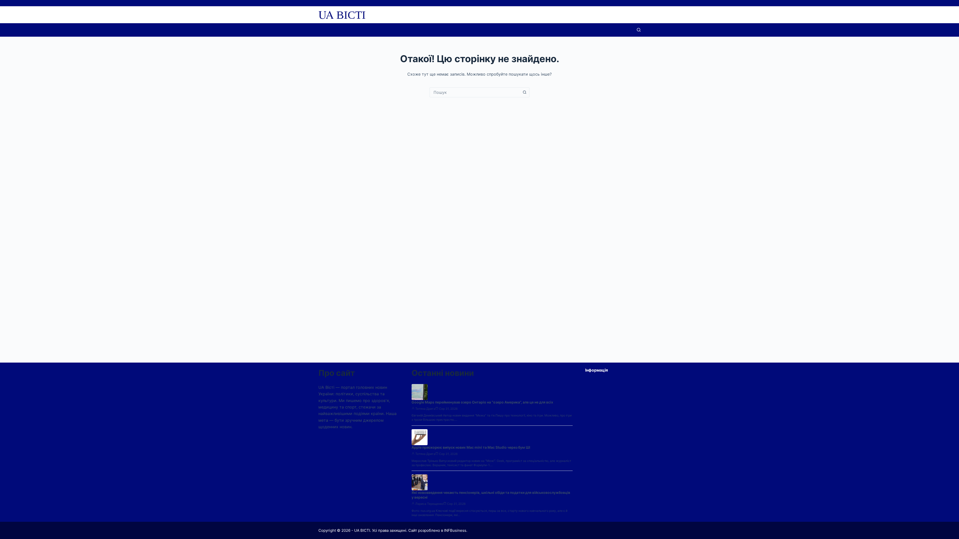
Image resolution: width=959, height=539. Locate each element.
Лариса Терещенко (429, 504)
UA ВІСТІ (342, 14)
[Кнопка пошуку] (524, 92)
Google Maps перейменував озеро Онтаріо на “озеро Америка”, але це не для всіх (482, 402)
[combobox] (475, 92)
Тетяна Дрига (425, 408)
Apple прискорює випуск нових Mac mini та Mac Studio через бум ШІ (471, 447)
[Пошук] (639, 30)
